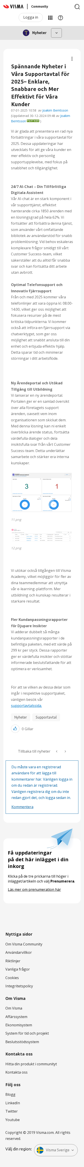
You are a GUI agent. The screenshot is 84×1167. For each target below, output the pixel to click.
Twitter (11, 1111)
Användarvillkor (18, 952)
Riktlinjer (12, 960)
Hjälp (60, 17)
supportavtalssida (26, 705)
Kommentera (22, 806)
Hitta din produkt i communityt (31, 1063)
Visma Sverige (57, 1150)
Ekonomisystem (18, 1025)
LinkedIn (12, 1102)
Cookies (12, 977)
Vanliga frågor (17, 969)
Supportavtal (46, 717)
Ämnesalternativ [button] (72, 59)
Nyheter (20, 717)
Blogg (10, 1094)
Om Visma (13, 1008)
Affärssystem (16, 1016)
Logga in (30, 17)
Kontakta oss (16, 1072)
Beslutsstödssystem (22, 1041)
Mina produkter (50, 17)
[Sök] (77, 6)
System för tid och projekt (27, 1033)
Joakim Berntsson (55, 110)
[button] (42, 493)
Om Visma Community (23, 944)
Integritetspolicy (19, 986)
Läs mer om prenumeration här (34, 889)
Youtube (12, 1119)
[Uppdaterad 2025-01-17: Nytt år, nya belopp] (65, 751)
